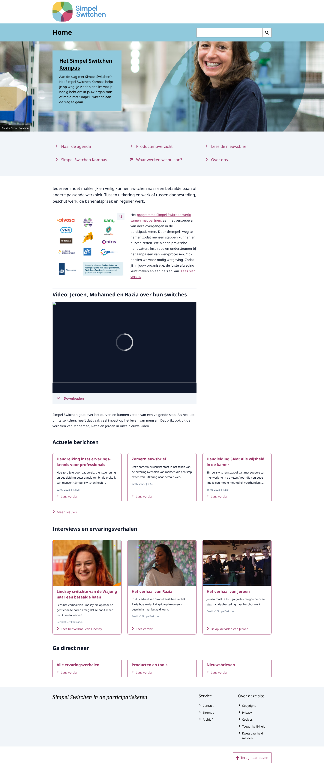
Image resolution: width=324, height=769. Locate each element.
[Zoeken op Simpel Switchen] (267, 32)
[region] (124, 347)
